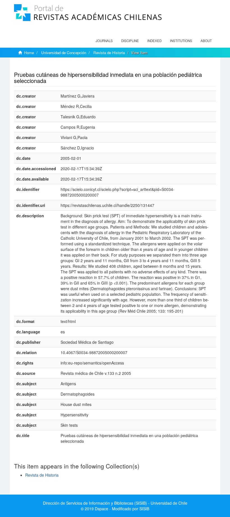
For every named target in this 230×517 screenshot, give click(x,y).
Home (29, 52)
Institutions (181, 40)
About (206, 40)
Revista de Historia (109, 52)
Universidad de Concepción (63, 52)
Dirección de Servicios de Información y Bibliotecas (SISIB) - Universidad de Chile (115, 503)
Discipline (130, 40)
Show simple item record (36, 66)
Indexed (154, 40)
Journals (104, 40)
